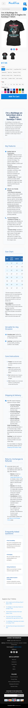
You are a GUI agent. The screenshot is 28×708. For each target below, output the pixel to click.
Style (3, 66)
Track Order (14, 664)
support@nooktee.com (16, 477)
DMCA (14, 669)
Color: (5, 87)
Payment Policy (14, 686)
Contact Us (14, 662)
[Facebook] (11, 49)
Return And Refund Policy (14, 681)
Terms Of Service (14, 677)
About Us (14, 659)
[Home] (14, 3)
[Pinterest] (17, 49)
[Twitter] (14, 49)
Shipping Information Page (14, 447)
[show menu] (3, 3)
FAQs (14, 666)
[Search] (25, 9)
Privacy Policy (14, 679)
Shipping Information (14, 684)
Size (3, 82)
